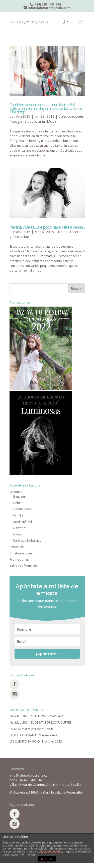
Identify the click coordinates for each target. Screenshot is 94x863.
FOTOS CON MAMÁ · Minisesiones (33, 735)
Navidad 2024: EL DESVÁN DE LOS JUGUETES (40, 722)
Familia (18, 515)
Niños (62, 231)
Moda (51, 121)
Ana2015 (23, 116)
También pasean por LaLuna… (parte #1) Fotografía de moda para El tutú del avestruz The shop (46, 108)
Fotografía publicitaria (27, 121)
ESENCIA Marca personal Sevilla (32, 729)
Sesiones (16, 492)
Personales (17, 547)
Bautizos (19, 496)
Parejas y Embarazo (27, 540)
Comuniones (22, 509)
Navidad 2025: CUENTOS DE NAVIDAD (36, 716)
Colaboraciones (71, 116)
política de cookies (49, 851)
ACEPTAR (47, 859)
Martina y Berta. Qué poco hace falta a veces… (47, 227)
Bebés (17, 503)
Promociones (19, 559)
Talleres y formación (24, 566)
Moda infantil (22, 522)
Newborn (20, 528)
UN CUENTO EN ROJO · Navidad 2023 (36, 741)
